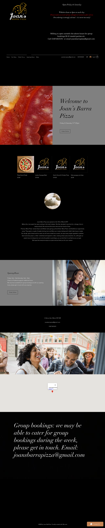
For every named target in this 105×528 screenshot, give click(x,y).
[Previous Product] (15, 164)
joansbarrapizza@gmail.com (68, 57)
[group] (52, 168)
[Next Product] (90, 164)
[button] (97, 57)
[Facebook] (87, 57)
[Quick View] (25, 164)
